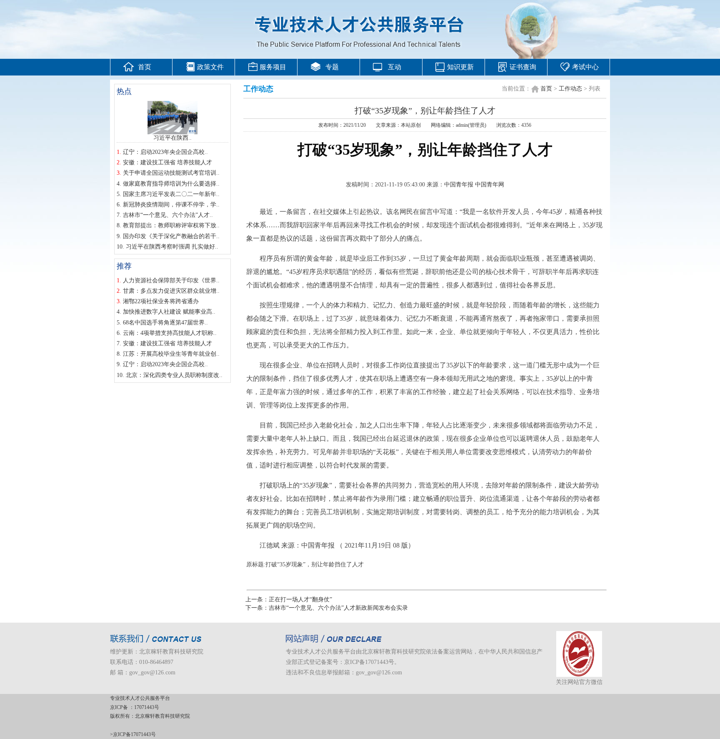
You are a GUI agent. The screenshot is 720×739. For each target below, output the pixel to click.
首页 (144, 66)
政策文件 (210, 66)
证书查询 (523, 66)
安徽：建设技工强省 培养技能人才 (167, 162)
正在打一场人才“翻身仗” (300, 599)
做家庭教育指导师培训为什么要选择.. (171, 184)
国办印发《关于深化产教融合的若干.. (171, 236)
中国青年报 (458, 184)
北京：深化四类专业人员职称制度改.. (174, 375)
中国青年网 (489, 184)
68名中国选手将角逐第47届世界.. (165, 322)
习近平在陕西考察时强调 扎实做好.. (172, 247)
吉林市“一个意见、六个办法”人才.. (168, 215)
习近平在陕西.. (172, 138)
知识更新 (460, 66)
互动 (394, 66)
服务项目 (273, 66)
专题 (332, 66)
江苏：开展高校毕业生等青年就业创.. (171, 354)
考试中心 (585, 66)
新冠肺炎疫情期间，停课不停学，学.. (171, 204)
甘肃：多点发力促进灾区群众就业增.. (171, 291)
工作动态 (570, 88)
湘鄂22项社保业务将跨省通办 (161, 301)
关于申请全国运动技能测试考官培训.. (171, 173)
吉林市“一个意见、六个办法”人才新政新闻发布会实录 (338, 608)
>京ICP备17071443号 (133, 734)
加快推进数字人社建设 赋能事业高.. (169, 312)
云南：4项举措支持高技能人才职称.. (170, 333)
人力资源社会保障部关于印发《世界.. (171, 280)
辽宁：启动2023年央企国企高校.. (165, 152)
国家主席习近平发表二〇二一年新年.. (171, 194)
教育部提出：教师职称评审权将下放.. (171, 225)
